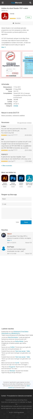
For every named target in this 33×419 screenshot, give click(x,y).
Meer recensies (7, 165)
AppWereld (16, 3)
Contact (3, 396)
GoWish (12, 347)
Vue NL (17, 363)
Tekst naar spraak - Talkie (22, 351)
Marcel (9, 234)
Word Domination (13, 337)
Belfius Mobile (19, 341)
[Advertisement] (16, 274)
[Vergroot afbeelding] (11, 64)
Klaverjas (12, 370)
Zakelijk (15, 106)
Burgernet (12, 366)
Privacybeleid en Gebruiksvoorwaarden (19, 396)
